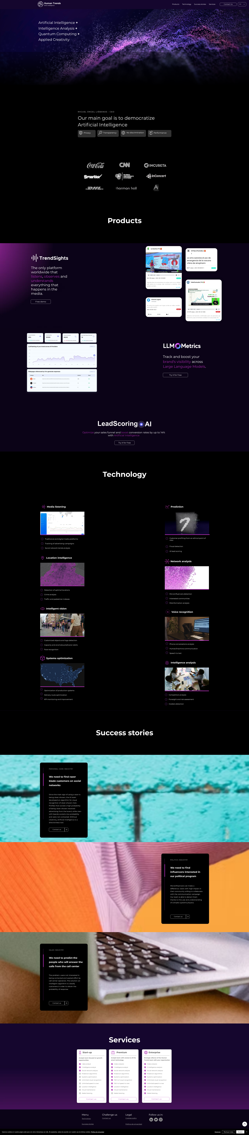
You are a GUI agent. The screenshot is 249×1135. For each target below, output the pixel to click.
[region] (87, 133)
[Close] (246, 1131)
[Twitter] (156, 1119)
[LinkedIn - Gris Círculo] (151, 1119)
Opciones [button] (218, 1132)
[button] (81, 533)
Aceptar (240, 1132)
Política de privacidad (97, 1132)
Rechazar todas (228, 1132)
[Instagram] (161, 1119)
